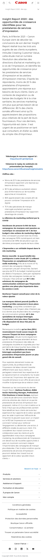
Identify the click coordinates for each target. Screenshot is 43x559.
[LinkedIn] (21, 549)
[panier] (4, 3)
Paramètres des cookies (21, 537)
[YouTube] (33, 549)
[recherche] (10, 3)
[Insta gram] (16, 549)
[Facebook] (10, 549)
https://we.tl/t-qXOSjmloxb (21, 159)
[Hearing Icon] (32, 3)
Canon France (20, 544)
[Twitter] (27, 549)
